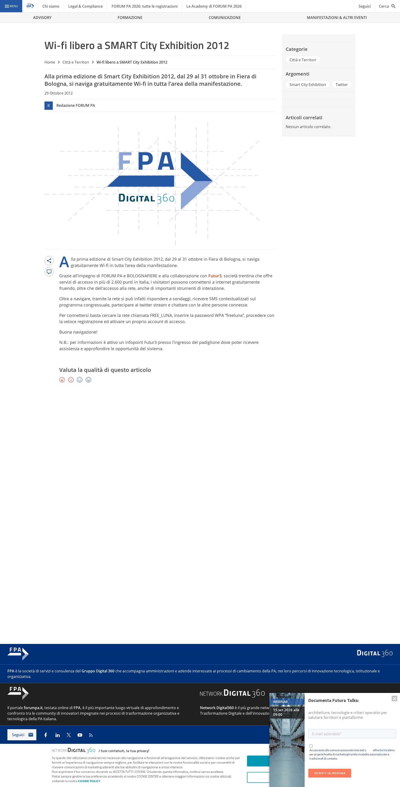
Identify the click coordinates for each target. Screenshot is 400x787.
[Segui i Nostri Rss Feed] (91, 735)
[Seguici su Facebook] (45, 735)
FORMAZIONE (130, 17)
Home (49, 62)
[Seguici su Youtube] (80, 735)
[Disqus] (200, 454)
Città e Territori (75, 62)
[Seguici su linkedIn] (57, 735)
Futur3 (215, 276)
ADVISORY (42, 17)
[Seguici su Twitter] (69, 735)
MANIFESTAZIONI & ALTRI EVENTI (337, 17)
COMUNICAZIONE (225, 17)
